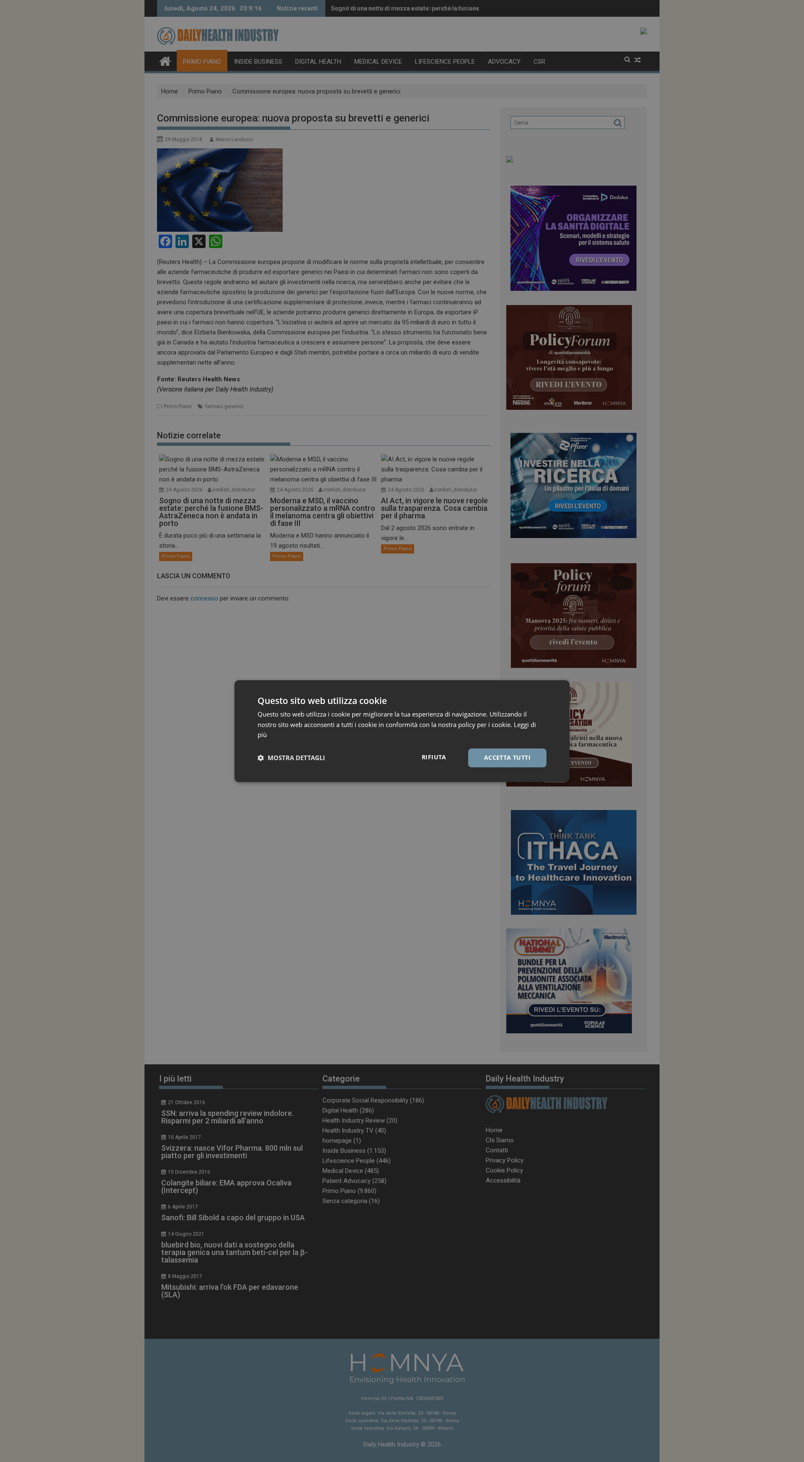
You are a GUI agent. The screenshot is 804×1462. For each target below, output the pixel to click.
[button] (291, 758)
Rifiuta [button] (434, 757)
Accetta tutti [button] (507, 757)
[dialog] (402, 731)
